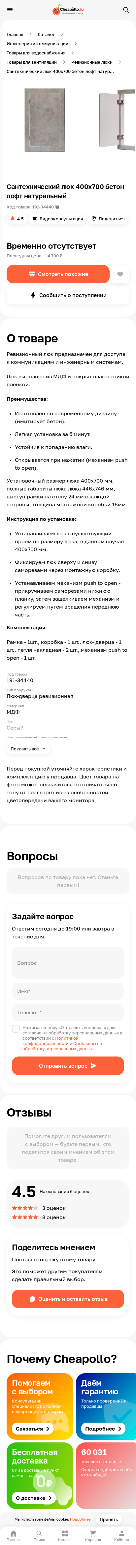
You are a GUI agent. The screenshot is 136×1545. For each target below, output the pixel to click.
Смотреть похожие (63, 274)
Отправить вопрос (63, 1065)
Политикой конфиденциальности (50, 1040)
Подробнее (80, 1519)
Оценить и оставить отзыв (73, 1299)
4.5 (20, 218)
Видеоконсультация (61, 218)
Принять (109, 1519)
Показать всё (25, 748)
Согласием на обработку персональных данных (62, 1046)
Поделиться (111, 218)
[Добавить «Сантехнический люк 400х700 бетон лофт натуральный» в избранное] (120, 274)
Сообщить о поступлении (73, 295)
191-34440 (43, 206)
